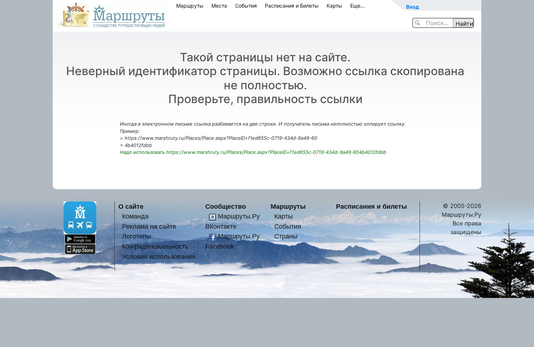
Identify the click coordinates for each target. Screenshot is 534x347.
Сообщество (225, 206)
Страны (286, 236)
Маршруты (189, 6)
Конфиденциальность (155, 246)
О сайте (130, 206)
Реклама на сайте (149, 226)
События (246, 6)
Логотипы (136, 236)
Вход (412, 7)
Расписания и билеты (371, 206)
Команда (135, 216)
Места (219, 6)
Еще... (357, 6)
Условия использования (158, 256)
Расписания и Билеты (292, 6)
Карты (334, 6)
